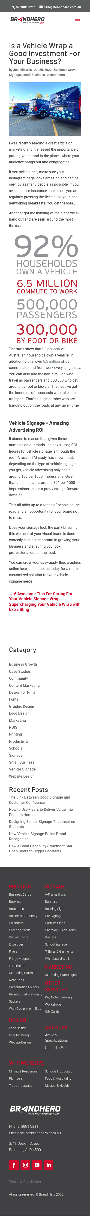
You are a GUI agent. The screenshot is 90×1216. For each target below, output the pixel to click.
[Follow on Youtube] (37, 1165)
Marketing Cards (21, 973)
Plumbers (16, 1078)
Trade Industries (20, 1085)
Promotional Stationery (25, 994)
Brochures (16, 909)
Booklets (15, 901)
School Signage (56, 944)
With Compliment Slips (25, 1008)
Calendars (16, 923)
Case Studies (20, 671)
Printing (15, 734)
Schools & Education (59, 1071)
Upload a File (55, 1048)
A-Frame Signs (55, 894)
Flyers (13, 951)
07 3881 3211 (26, 7)
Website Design (22, 776)
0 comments (56, 75)
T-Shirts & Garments (59, 951)
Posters (50, 937)
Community (18, 678)
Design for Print (22, 692)
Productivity (19, 741)
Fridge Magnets (20, 958)
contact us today (46, 568)
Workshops (53, 1004)
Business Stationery (23, 916)
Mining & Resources (23, 1071)
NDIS (13, 727)
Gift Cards (52, 1011)
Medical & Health (57, 1085)
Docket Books (19, 937)
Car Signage (53, 916)
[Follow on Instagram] (25, 1165)
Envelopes (16, 944)
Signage (15, 75)
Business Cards (20, 894)
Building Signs (55, 909)
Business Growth (66, 70)
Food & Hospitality (58, 1078)
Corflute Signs (55, 923)
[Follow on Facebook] (14, 1165)
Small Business (33, 75)
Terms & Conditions (25, 1182)
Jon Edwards (22, 70)
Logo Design (19, 713)
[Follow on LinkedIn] (48, 1165)
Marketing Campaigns (61, 975)
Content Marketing (24, 685)
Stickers (14, 1001)
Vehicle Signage (22, 769)
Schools (15, 748)
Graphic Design (21, 706)
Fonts (13, 699)
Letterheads (17, 966)
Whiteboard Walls (57, 958)
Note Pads (16, 980)
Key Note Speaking (58, 997)
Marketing (17, 720)
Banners (51, 901)
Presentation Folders (24, 987)
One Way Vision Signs (60, 930)
